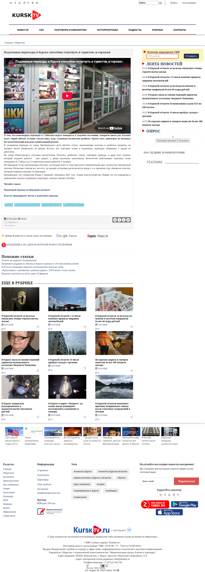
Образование (9, 511)
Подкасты (135, 29)
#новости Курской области (112, 471)
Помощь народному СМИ (163, 52)
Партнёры (42, 479)
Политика (8, 476)
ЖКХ (5, 500)
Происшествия (11, 480)
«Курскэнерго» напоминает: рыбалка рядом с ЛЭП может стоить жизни (38, 270)
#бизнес (122, 477)
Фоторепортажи (107, 29)
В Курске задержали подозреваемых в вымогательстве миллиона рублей (17, 407)
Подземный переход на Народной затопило (27, 190)
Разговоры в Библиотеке (70, 29)
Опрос (152, 131)
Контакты (179, 29)
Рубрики (157, 29)
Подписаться (186, 481)
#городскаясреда (51, 205)
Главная (9, 42)
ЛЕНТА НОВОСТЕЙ (163, 63)
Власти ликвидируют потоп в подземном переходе (31, 195)
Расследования (10, 484)
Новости (23, 29)
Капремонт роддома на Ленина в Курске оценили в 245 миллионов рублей (40, 263)
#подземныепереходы (27, 205)
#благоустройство (73, 205)
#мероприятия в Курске (86, 490)
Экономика (9, 492)
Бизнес (6, 507)
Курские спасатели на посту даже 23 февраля (25, 273)
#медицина (111, 490)
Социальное (9, 515)
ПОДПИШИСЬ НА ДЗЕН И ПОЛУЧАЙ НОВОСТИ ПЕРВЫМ (39, 244)
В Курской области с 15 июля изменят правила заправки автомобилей (64, 318)
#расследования (82, 484)
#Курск (9, 205)
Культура (8, 496)
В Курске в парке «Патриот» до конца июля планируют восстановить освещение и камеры (65, 407)
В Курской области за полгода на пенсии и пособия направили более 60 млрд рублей (113, 318)
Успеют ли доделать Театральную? (19, 260)
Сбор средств (44, 484)
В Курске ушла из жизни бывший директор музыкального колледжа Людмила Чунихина (20, 362)
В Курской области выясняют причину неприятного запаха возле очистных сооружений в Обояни (112, 407)
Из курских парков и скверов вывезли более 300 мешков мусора (111, 362)
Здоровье (7, 504)
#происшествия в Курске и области (92, 477)
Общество (19, 42)
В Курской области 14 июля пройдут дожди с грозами (63, 361)
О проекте (42, 470)
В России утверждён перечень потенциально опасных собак (32, 267)
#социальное (80, 497)
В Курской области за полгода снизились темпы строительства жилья (20, 318)
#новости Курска (83, 471)
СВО (41, 29)
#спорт (101, 484)
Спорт (6, 488)
